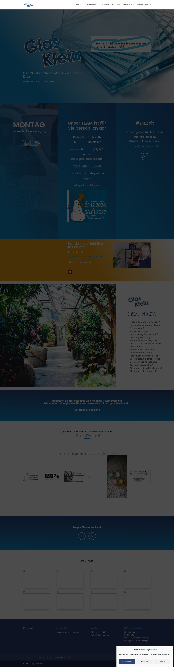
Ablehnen (144, 661)
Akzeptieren (127, 661)
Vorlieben (162, 661)
